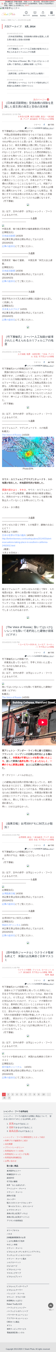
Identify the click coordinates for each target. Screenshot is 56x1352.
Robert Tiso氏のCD (14, 1304)
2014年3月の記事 (24, 20)
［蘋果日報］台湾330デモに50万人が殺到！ (26, 73)
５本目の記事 (23, 116)
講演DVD (10, 1178)
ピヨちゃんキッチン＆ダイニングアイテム (23, 1252)
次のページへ (40, 99)
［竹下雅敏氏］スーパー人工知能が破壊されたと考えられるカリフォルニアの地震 (28, 50)
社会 (36, 356)
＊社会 (44, 354)
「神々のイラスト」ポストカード (20, 1206)
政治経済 (34, 119)
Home (3, 20)
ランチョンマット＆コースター (19, 1255)
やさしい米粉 (12, 1245)
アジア (26, 119)
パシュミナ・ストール (15, 1293)
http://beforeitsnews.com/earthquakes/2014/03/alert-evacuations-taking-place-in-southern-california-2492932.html (27, 542)
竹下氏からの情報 (46, 119)
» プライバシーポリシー (13, 1147)
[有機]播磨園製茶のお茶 (16, 1237)
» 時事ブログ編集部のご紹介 (15, 1140)
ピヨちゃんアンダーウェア (17, 1286)
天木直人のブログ (10, 309)
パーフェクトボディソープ (17, 1311)
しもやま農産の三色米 (15, 1241)
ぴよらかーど (12, 1266)
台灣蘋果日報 (8, 893)
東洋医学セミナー (14, 1171)
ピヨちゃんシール (14, 1269)
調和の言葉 (11, 1196)
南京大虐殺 (35, 116)
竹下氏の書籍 (12, 1181)
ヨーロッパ (46, 970)
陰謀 (52, 975)
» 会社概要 (8, 1144)
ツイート (37, 125)
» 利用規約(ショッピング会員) (16, 1154)
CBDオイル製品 (13, 1322)
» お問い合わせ (9, 1161)
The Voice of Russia (11, 435)
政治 (43, 116)
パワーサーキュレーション (17, 1315)
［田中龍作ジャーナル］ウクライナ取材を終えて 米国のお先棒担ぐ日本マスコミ (28, 84)
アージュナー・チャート (16, 1189)
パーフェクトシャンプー (16, 1308)
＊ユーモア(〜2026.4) (27, 644)
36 (4, 1098)
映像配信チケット (14, 1174)
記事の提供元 (8, 246)
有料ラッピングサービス (16, 1329)
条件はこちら (48, 128)
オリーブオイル (13, 1230)
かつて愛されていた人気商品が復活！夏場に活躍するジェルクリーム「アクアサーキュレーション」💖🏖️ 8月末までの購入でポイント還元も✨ (29, 3)
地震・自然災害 (33, 354)
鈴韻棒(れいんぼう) (14, 1301)
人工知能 (21, 354)
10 (43, 1094)
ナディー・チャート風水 (16, 1259)
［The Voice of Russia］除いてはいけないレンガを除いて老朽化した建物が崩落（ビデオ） (28, 62)
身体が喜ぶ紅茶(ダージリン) (18, 1217)
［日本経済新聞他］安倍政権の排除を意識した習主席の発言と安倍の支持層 (28, 38)
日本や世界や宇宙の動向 (14, 535)
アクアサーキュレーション (17, 1318)
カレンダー (11, 1199)
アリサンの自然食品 (15, 1221)
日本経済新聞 (8, 236)
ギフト (9, 1325)
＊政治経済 (37, 837)
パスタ (9, 1234)
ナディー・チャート (15, 1192)
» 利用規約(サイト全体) (13, 1151)
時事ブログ (12, 20)
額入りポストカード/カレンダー (19, 1203)
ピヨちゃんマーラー (15, 1290)
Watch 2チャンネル (11, 925)
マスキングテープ (14, 1273)
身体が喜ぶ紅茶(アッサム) (17, 1213)
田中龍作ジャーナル (12, 1067)
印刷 (52, 125)
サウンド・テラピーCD (16, 1297)
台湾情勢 (22, 837)
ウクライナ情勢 (24, 970)
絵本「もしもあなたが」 (16, 1185)
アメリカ (36, 970)
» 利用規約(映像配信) (12, 1157)
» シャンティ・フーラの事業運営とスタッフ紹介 (24, 1137)
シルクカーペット (14, 1262)
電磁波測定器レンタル (15, 1333)
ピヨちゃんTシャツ (14, 1277)
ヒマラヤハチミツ (14, 1210)
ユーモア (41, 644)
